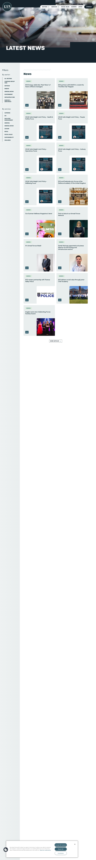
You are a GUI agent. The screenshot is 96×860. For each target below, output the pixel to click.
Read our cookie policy (45, 850)
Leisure (6, 128)
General (7, 123)
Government (8, 94)
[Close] (74, 844)
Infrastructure (9, 97)
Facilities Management (8, 119)
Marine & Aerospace (7, 100)
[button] (5, 849)
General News (9, 91)
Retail (6, 131)
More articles (54, 341)
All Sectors (8, 78)
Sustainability (9, 137)
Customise (61, 853)
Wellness (7, 140)
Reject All (60, 849)
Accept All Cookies (60, 845)
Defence (7, 86)
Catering (7, 113)
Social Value (8, 134)
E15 (5, 115)
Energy (6, 88)
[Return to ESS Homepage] (7, 7)
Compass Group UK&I (9, 82)
